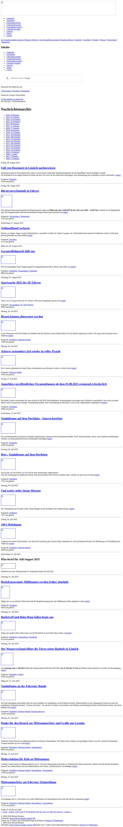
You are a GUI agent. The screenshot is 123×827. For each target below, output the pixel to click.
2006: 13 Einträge (12, 159)
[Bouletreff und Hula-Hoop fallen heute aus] (8, 629)
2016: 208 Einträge (13, 137)
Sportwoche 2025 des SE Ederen (21, 282)
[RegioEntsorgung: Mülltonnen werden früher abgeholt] (5, 597)
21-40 (21, 812)
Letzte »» (67, 812)
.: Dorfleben (10, 21)
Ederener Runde (24, 340)
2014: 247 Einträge (13, 141)
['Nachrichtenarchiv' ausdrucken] (2, 104)
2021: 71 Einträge (12, 126)
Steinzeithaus (36, 770)
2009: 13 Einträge (12, 152)
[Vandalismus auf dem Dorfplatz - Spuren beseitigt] (8, 433)
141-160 (56, 812)
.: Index (9, 34)
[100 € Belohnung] (8, 538)
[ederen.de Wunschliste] (12, 99)
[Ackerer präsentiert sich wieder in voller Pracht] (8, 364)
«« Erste (4, 812)
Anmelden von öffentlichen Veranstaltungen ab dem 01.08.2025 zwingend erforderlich (54, 384)
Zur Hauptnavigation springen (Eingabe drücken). (20, 40)
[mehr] (118, 175)
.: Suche (9, 36)
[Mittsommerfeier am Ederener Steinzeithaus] (8, 795)
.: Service (9, 31)
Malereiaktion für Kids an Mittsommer (25, 759)
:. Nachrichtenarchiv (13, 25)
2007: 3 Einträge (12, 156)
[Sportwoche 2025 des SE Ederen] (8, 297)
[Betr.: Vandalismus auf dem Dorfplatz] (8, 469)
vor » (62, 812)
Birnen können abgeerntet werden (22, 316)
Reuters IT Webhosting (54, 821)
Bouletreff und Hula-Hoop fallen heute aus (27, 617)
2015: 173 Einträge (13, 139)
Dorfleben (13, 271)
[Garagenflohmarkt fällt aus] (8, 263)
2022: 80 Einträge (12, 124)
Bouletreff (33, 637)
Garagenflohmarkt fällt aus (18, 251)
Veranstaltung (14, 216)
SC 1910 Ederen (27, 305)
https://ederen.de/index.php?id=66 (22, 818)
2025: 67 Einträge (12, 117)
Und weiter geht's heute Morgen (21, 490)
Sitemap (103, 40)
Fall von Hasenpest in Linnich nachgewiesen (28, 167)
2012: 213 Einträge (13, 146)
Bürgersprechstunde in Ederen (20, 190)
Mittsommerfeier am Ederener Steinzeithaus (28, 782)
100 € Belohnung (11, 524)
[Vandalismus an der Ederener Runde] (8, 699)
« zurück (11, 812)
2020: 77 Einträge (12, 128)
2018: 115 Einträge (13, 132)
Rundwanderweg (37, 711)
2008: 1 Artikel (11, 154)
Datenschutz (111, 40)
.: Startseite (10, 18)
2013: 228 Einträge (13, 143)
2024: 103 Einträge (13, 119)
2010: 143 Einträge (13, 150)
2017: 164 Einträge (13, 135)
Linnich (20, 674)
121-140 (49, 812)
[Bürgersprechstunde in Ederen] (6, 206)
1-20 (16, 812)
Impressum (5, 42)
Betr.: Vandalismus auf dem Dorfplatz (24, 454)
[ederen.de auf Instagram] (25, 91)
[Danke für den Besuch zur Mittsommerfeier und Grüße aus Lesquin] (8, 737)
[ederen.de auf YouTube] (15, 91)
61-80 (31, 812)
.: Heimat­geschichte (13, 23)
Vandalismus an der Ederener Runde (23, 686)
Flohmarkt (33, 271)
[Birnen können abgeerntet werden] (8, 330)
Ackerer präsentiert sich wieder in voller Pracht (30, 351)
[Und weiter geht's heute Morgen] (8, 505)
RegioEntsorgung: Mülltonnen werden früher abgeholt (34, 581)
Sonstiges (13, 179)
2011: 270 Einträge (13, 148)
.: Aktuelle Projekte (13, 29)
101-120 (42, 812)
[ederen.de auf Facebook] (5, 91)
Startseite (78, 40)
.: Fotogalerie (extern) (14, 27)
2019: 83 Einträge (12, 130)
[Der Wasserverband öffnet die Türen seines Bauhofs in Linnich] (7, 664)
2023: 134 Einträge (13, 122)
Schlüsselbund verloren (15, 228)
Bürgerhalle (25, 216)
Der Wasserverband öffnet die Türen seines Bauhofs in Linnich (39, 648)
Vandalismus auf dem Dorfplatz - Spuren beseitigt (31, 418)
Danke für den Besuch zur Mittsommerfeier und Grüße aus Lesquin (43, 723)
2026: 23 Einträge (12, 115)
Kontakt (95, 40)
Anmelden (87, 40)
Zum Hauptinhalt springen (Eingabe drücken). (56, 40)
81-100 (36, 812)
